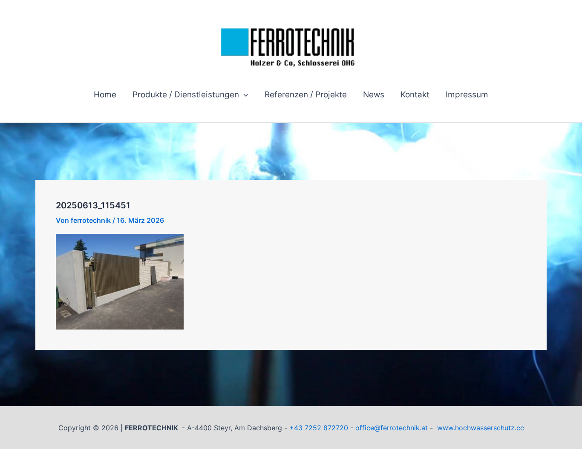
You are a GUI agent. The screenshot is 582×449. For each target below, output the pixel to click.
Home (105, 94)
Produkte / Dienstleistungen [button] (186, 94)
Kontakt (414, 94)
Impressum (467, 94)
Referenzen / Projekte (306, 94)
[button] (243, 95)
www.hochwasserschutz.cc (480, 427)
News (373, 94)
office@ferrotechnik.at (391, 427)
